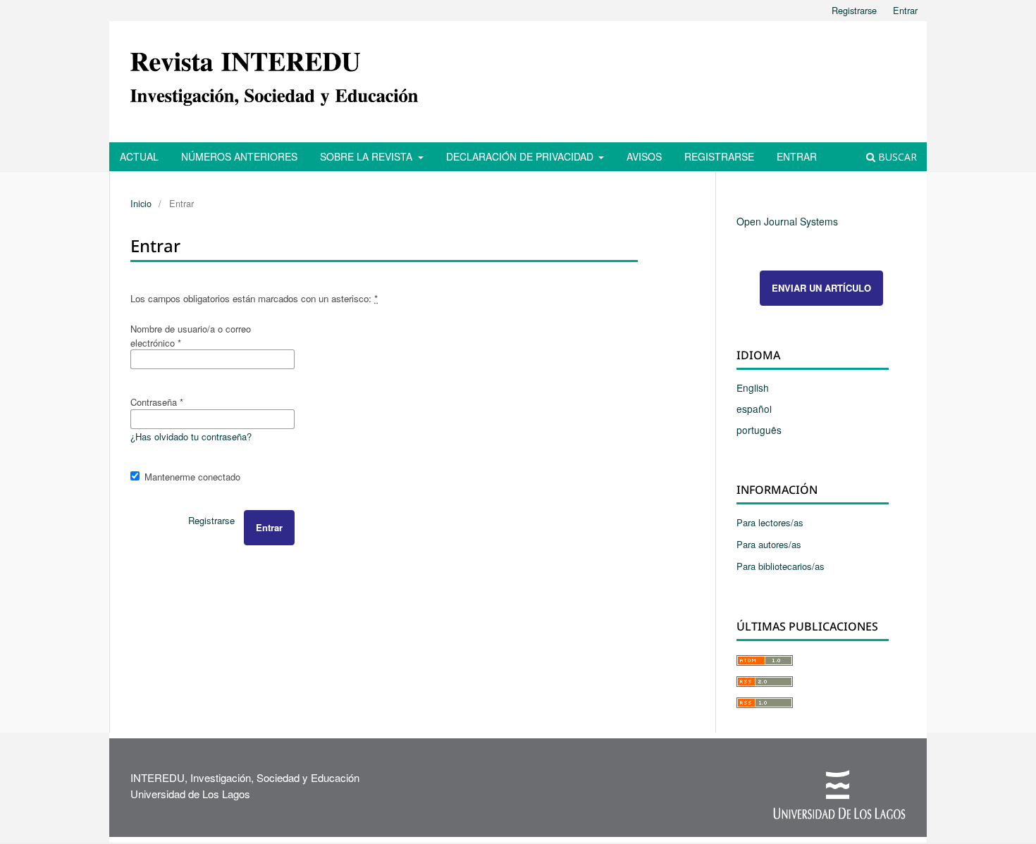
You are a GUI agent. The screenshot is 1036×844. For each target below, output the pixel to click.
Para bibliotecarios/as (780, 566)
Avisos (644, 156)
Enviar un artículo (821, 287)
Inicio (141, 203)
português (759, 430)
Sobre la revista (367, 156)
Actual (139, 156)
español (754, 409)
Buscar (896, 156)
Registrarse (719, 156)
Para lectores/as (769, 522)
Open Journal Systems (787, 221)
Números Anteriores (239, 156)
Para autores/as (768, 544)
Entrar (797, 156)
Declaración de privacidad (521, 156)
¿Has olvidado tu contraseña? (191, 436)
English (752, 387)
